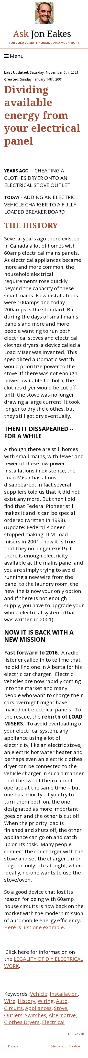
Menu (16, 56)
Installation (64, 993)
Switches (35, 1015)
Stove (60, 1008)
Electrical (53, 1022)
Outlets (13, 1015)
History (26, 1000)
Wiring (46, 1000)
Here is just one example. (34, 927)
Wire (9, 1000)
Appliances (38, 1008)
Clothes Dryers (22, 1022)
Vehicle (38, 993)
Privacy (13, 1046)
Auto (61, 1000)
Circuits (13, 1008)
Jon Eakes (42, 32)
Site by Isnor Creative (65, 1046)
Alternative (62, 1015)
